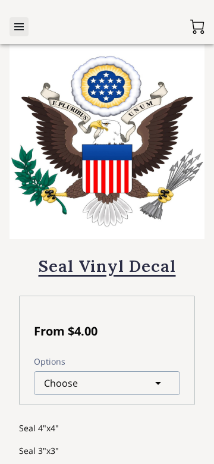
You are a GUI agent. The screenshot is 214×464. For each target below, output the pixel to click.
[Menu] (19, 26)
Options (49, 361)
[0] (197, 27)
